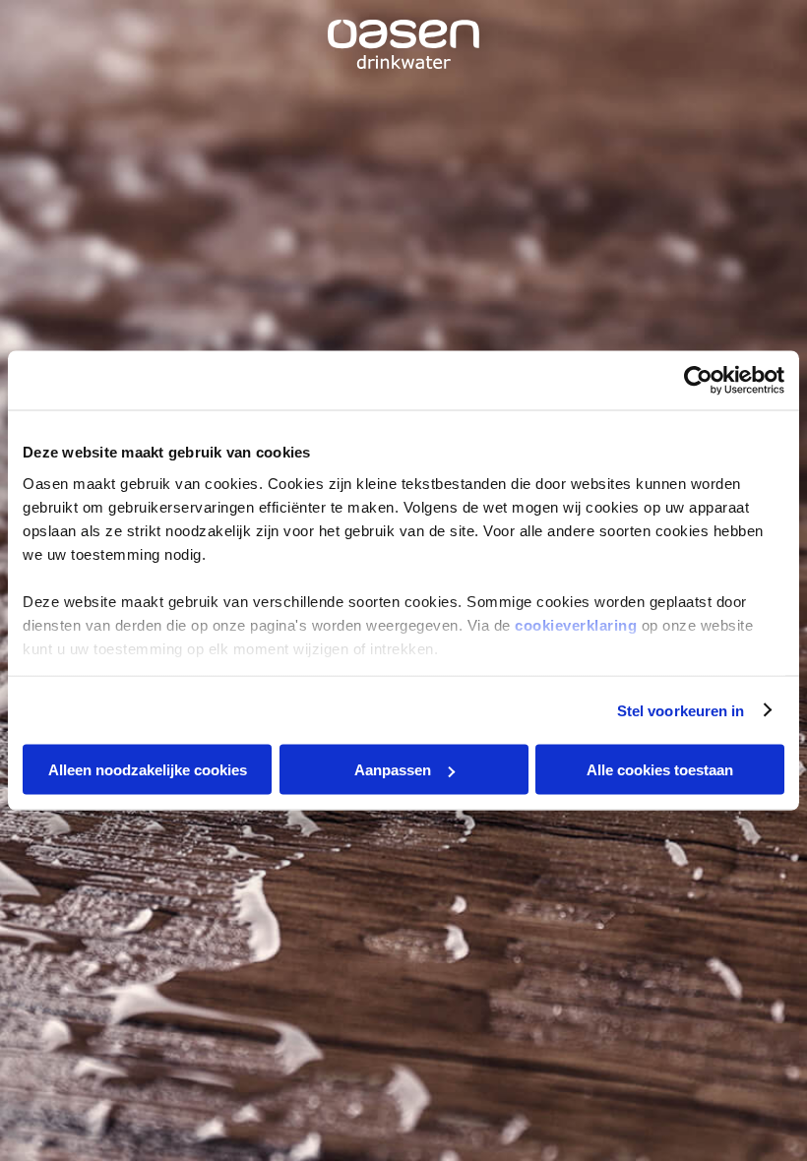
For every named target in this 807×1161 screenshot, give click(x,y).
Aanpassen (392, 770)
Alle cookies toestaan (660, 770)
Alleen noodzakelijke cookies (147, 770)
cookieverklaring (576, 624)
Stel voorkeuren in (681, 710)
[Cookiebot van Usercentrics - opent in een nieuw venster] (698, 381)
